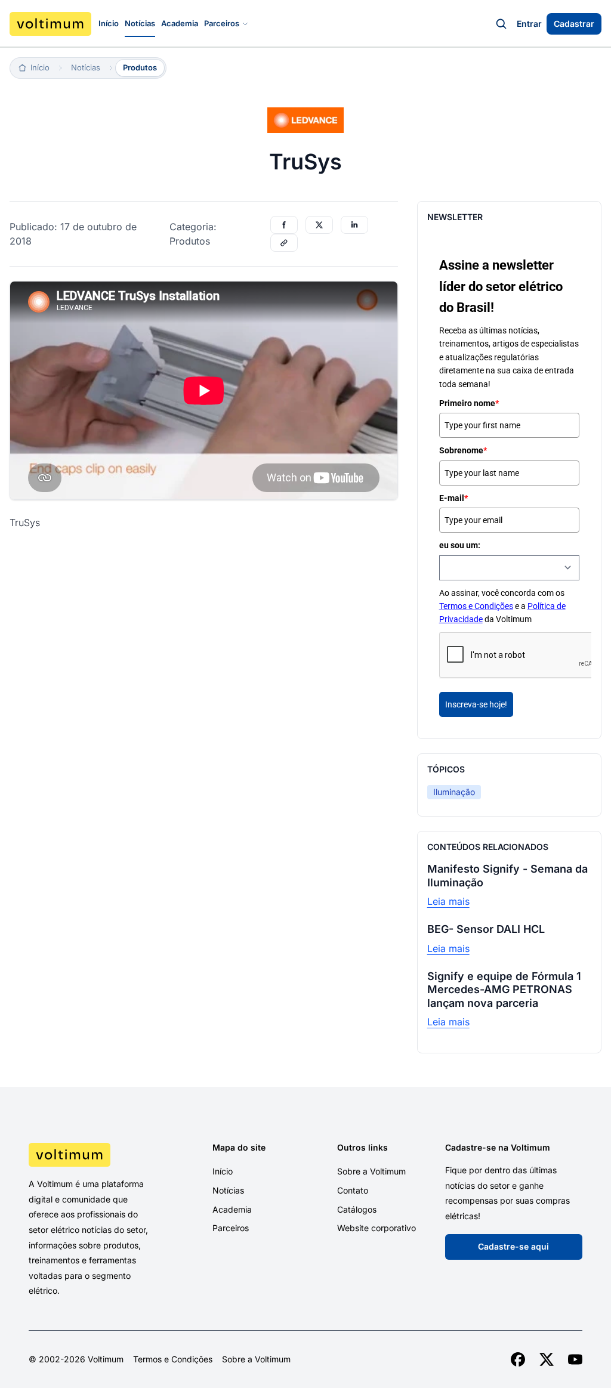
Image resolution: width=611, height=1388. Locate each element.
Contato (352, 1190)
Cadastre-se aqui (513, 1246)
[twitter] (546, 1359)
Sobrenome (463, 450)
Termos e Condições (476, 606)
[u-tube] (575, 1359)
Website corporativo (376, 1228)
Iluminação (454, 792)
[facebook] (518, 1359)
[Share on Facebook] (284, 225)
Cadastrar (574, 23)
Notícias (140, 23)
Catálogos (357, 1209)
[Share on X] (319, 225)
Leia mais (448, 901)
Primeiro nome (469, 403)
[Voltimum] (50, 24)
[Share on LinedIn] (354, 225)
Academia (179, 23)
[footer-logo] (92, 1155)
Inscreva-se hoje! (476, 704)
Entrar (529, 23)
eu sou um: (459, 545)
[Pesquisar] (501, 24)
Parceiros (221, 23)
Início (108, 23)
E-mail (453, 498)
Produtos (140, 67)
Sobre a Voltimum (371, 1171)
